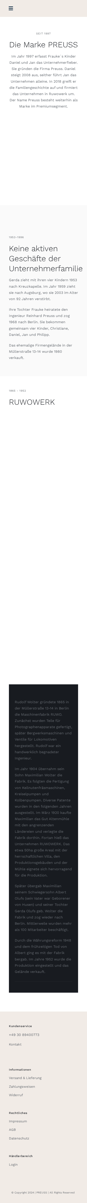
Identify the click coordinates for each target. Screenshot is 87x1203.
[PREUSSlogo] (43, 7)
